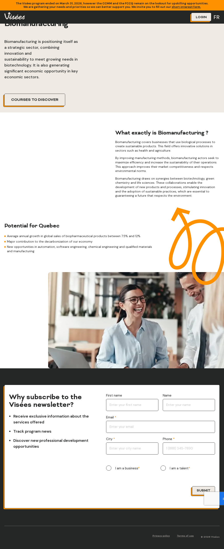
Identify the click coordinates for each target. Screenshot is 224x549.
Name (167, 395)
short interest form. (186, 7)
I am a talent (179, 468)
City (109, 439)
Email (110, 417)
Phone (168, 439)
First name (114, 395)
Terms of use (185, 536)
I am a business (126, 468)
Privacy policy (161, 536)
